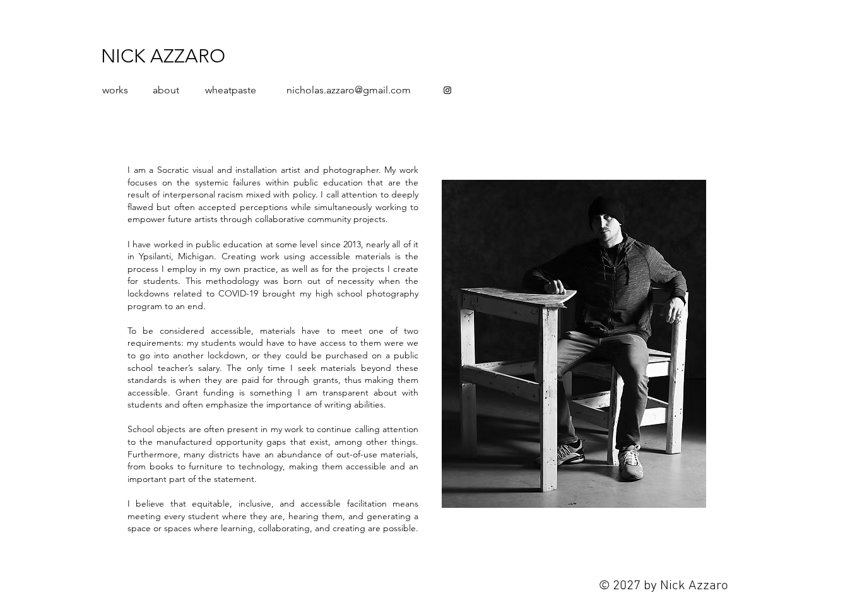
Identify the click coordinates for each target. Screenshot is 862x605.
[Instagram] (447, 90)
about (166, 90)
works (115, 90)
